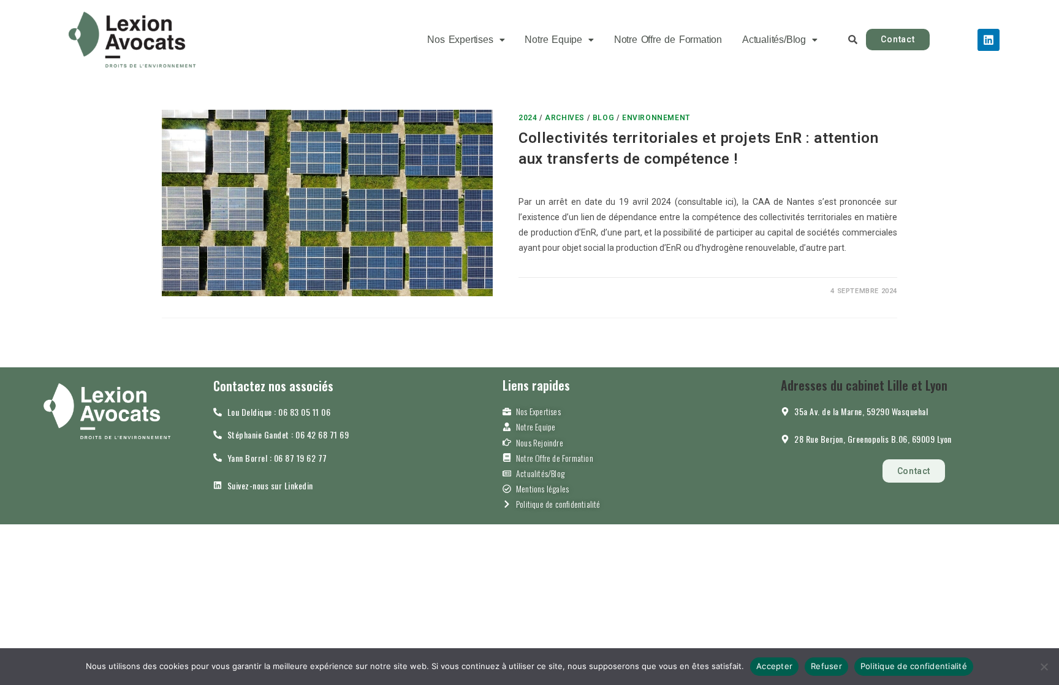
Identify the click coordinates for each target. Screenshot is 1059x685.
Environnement (656, 117)
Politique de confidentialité (913, 666)
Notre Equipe (553, 39)
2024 (527, 117)
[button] (465, 39)
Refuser (826, 666)
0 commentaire (559, 291)
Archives (565, 117)
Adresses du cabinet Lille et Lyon (864, 385)
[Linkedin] (988, 40)
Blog (603, 117)
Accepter (774, 666)
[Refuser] (1044, 666)
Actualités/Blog (774, 39)
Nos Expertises (460, 39)
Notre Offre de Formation (668, 39)
